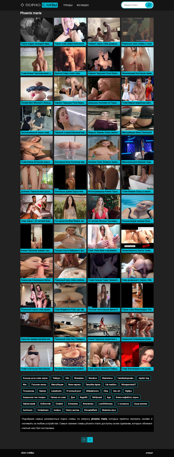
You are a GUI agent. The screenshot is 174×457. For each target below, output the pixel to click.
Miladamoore (92, 391)
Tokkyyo (56, 378)
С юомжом (123, 403)
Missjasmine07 (128, 384)
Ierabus (57, 410)
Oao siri (116, 391)
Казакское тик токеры (34, 397)
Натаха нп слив (58, 397)
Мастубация (57, 384)
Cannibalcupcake (125, 378)
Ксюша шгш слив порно (35, 378)
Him (67, 378)
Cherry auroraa (72, 410)
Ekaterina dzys (109, 410)
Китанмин (73, 403)
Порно (40, 5)
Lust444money (105, 403)
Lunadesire (56, 391)
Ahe (25, 384)
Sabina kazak (29, 403)
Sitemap (149, 453)
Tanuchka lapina (93, 384)
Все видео (83, 5)
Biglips (128, 391)
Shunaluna (79, 378)
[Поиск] (149, 5)
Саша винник (140, 403)
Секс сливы (27, 453)
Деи (73, 397)
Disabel (59, 403)
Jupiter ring (143, 378)
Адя (109, 397)
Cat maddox (110, 384)
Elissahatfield (90, 410)
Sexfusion (27, 410)
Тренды (68, 5)
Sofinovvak (45, 403)
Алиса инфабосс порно (127, 397)
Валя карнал (74, 384)
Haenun (42, 391)
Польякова (28, 391)
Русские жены (38, 384)
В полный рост (73, 391)
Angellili (83, 397)
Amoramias (88, 403)
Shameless (107, 378)
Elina (106, 391)
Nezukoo (92, 378)
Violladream (43, 410)
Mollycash (97, 397)
